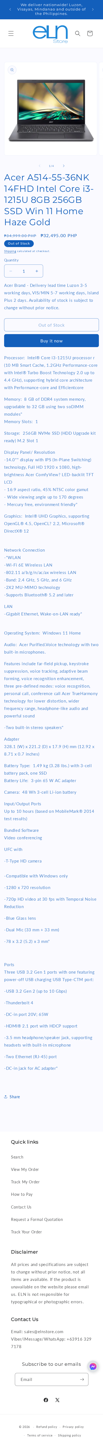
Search (17, 1157)
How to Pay (22, 1194)
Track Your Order (26, 1232)
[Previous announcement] (10, 9)
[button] (11, 33)
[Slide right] (64, 166)
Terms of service (39, 1435)
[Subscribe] (82, 1379)
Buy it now (51, 340)
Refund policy (46, 1426)
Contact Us (21, 1207)
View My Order (25, 1169)
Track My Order (25, 1181)
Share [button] (15, 1096)
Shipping (10, 251)
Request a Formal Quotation (37, 1219)
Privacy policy (73, 1426)
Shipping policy (69, 1435)
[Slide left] (40, 166)
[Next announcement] (93, 9)
